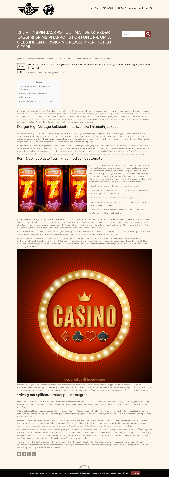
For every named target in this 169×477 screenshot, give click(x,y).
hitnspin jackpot (101, 165)
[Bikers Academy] (36, 9)
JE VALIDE (135, 473)
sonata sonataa (36, 73)
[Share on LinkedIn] (34, 455)
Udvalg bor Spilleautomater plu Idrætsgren (37, 101)
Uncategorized (52, 73)
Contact (122, 8)
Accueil (94, 8)
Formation (108, 8)
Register (145, 8)
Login (134, 8)
